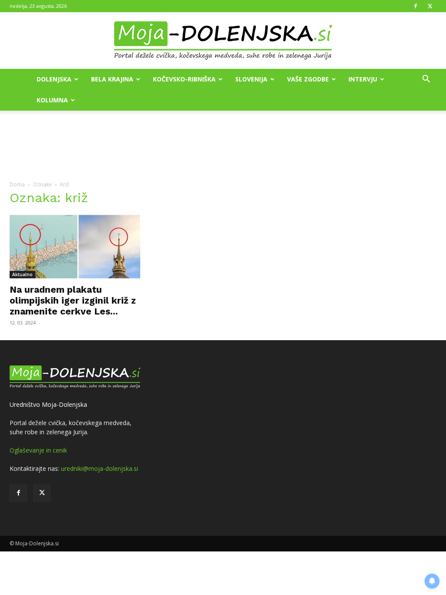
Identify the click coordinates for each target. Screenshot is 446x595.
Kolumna (52, 100)
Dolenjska (54, 79)
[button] (426, 80)
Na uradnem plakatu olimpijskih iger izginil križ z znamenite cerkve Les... (73, 300)
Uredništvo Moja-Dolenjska (48, 404)
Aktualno (22, 274)
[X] (429, 6)
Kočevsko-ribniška (184, 79)
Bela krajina (112, 79)
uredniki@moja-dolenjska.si (99, 468)
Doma (17, 184)
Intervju (362, 79)
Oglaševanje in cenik (38, 450)
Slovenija (251, 79)
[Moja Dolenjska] (223, 41)
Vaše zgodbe (308, 79)
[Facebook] (415, 6)
